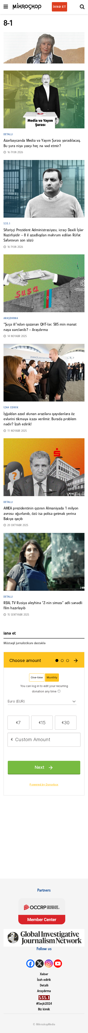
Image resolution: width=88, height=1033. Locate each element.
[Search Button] (82, 7)
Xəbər (44, 974)
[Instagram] (49, 963)
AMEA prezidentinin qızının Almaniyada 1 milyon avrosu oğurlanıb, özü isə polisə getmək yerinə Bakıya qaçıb (41, 514)
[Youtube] (58, 963)
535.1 (7, 224)
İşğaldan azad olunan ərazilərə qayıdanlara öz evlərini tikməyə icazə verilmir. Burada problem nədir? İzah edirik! (40, 419)
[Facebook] (30, 963)
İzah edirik (11, 407)
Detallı (8, 134)
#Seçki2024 (44, 1003)
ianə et (59, 6)
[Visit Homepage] (27, 5)
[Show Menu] (6, 7)
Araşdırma (11, 318)
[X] (39, 963)
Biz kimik (44, 1009)
